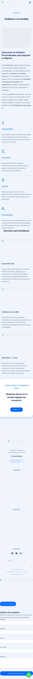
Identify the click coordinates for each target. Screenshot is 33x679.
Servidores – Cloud (9, 358)
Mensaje (3, 656)
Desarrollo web (8, 264)
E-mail (2, 638)
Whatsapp (3, 647)
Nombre (2, 628)
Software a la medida (10, 312)
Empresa (3, 619)
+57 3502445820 (16, 456)
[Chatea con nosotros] (28, 674)
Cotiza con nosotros (15, 461)
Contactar (15, 409)
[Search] (24, 560)
